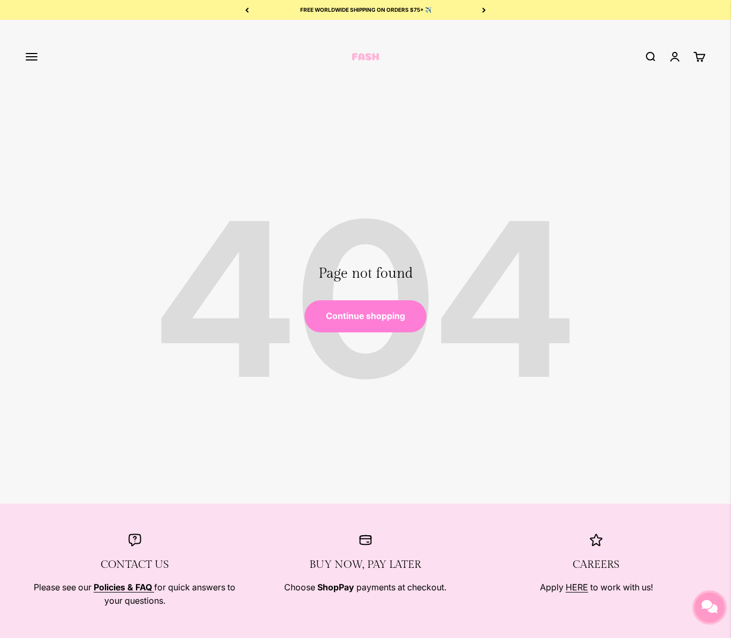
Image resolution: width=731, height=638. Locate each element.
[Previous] (247, 9)
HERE (577, 587)
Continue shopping (365, 315)
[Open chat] (709, 607)
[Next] (484, 9)
